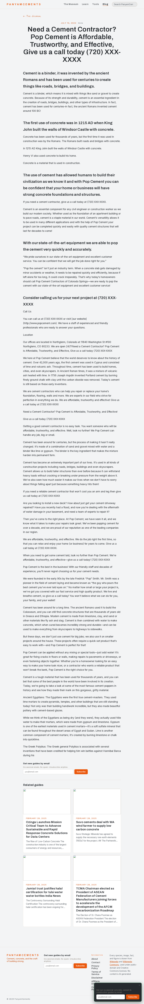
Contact (95, 962)
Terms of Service (96, 973)
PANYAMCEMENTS (24, 4)
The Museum (71, 4)
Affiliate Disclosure (97, 982)
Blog (105, 4)
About (94, 959)
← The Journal (32, 16)
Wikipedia (114, 962)
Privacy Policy (95, 967)
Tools (95, 4)
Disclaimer (97, 978)
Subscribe (81, 772)
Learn (85, 4)
